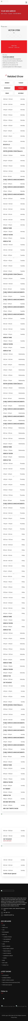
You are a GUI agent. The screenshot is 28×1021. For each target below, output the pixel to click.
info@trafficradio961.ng (9, 915)
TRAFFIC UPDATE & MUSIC (8, 980)
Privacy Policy (14, 1017)
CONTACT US (5, 965)
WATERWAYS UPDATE (8, 955)
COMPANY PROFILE (7, 937)
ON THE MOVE (7, 682)
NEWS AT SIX (7, 241)
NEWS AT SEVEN (8, 235)
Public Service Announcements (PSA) (11, 982)
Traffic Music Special (9, 874)
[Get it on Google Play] (21, 1006)
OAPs (3, 944)
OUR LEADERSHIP (7, 939)
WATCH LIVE (5, 927)
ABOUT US (4, 934)
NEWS (3, 960)
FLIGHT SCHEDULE (7, 953)
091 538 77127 (7, 912)
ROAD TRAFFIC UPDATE (8, 948)
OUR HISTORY (6, 941)
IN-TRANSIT (6, 789)
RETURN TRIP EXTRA (9, 802)
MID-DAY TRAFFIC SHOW (10, 808)
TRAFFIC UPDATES (6, 946)
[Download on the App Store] (8, 1006)
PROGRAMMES (5, 932)
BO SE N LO (6, 144)
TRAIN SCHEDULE (7, 951)
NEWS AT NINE (7, 228)
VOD (3, 930)
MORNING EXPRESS (6, 977)
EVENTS (5, 958)
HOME (3, 925)
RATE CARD (4, 962)
